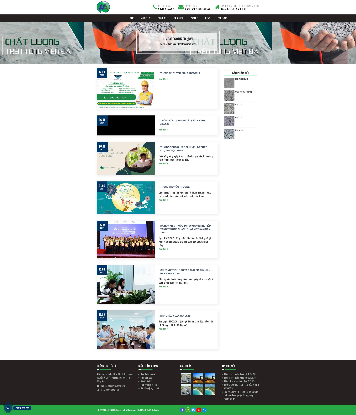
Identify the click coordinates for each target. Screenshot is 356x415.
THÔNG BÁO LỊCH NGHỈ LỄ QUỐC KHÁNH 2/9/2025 (183, 122)
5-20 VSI (238, 104)
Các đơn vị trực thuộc (150, 388)
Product (162, 18)
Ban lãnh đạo (146, 377)
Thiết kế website (143, 410)
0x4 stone (239, 130)
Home (131, 18)
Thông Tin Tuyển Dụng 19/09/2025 (239, 374)
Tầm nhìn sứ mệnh (148, 384)
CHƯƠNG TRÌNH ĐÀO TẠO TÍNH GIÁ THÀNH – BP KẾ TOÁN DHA (185, 272)
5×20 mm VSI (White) (243, 91)
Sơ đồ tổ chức (146, 381)
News (207, 18)
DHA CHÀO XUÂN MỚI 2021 (175, 316)
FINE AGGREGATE (241, 79)
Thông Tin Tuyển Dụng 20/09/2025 (240, 377)
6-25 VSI (238, 117)
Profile (194, 18)
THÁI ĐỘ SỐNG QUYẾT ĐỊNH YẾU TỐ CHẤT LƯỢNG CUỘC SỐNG (183, 149)
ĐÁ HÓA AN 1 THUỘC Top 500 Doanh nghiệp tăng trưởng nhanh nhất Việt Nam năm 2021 (185, 229)
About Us (145, 18)
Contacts (222, 18)
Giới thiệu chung (147, 374)
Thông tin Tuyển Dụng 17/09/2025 (180, 73)
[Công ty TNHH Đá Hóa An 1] (115, 7)
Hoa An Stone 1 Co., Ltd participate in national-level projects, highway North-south (241, 395)
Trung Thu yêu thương (175, 187)
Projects (178, 18)
